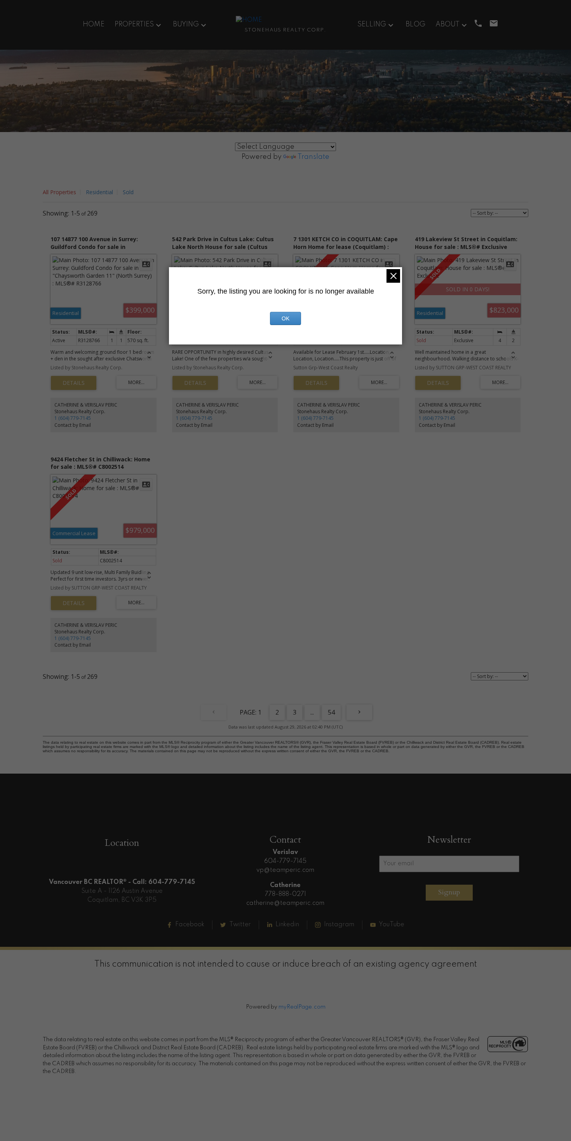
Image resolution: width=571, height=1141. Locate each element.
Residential (99, 192)
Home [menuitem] (93, 24)
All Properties (59, 192)
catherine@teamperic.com (285, 903)
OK (285, 318)
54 (331, 712)
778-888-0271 (285, 894)
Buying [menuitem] (186, 24)
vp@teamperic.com (285, 870)
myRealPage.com (302, 1007)
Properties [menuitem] (134, 24)
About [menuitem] (447, 24)
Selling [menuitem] (371, 24)
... (312, 712)
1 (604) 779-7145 (72, 418)
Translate (313, 156)
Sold (128, 192)
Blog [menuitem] (415, 24)
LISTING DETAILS (73, 383)
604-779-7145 (285, 861)
